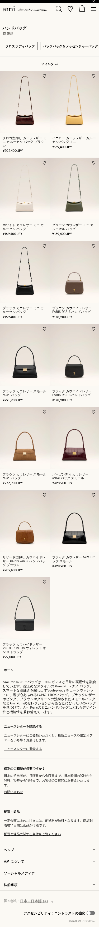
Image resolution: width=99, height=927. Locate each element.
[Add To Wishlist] (44, 76)
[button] (59, 913)
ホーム (9, 670)
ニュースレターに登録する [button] (23, 749)
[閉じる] (93, 1)
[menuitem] (25, 9)
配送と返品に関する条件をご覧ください (32, 834)
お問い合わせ (13, 792)
